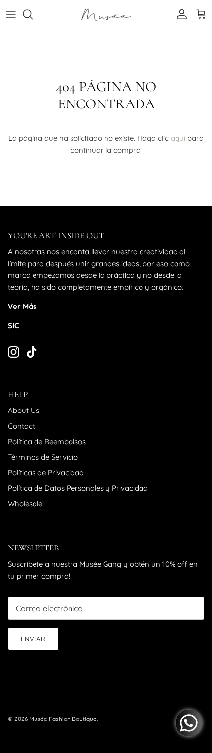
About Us (23, 410)
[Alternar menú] (11, 14)
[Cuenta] (179, 14)
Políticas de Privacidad (46, 472)
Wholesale (25, 503)
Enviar (33, 639)
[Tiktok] (31, 352)
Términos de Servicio (43, 457)
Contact (21, 426)
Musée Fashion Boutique (63, 718)
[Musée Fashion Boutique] (106, 14)
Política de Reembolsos (47, 441)
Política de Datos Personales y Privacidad (78, 488)
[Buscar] (32, 14)
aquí (178, 138)
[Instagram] (13, 352)
